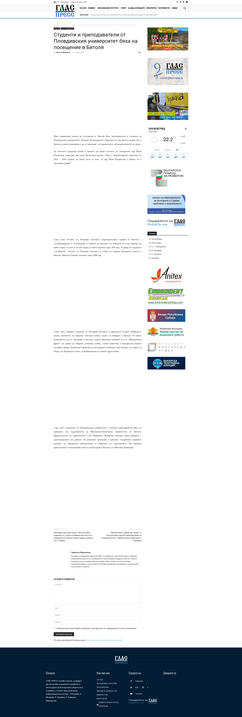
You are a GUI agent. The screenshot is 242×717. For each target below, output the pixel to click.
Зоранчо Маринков (63, 52)
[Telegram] (91, 58)
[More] (102, 58)
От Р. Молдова (155, 250)
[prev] (182, 14)
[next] (186, 14)
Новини (66, 25)
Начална (57, 25)
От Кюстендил (155, 243)
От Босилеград (155, 239)
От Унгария (154, 258)
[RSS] (180, 2)
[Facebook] (177, 2)
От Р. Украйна (155, 254)
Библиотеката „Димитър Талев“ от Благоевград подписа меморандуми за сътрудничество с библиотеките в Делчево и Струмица (121, 537)
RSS (136, 687)
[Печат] (85, 58)
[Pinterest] (67, 58)
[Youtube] (186, 2)
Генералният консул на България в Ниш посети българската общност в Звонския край (123, 15)
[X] (183, 2)
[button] (184, 8)
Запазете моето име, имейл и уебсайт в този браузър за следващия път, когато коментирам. (96, 628)
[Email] (79, 58)
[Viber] (96, 58)
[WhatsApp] (73, 58)
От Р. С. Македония (67, 28)
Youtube (138, 694)
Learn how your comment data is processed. (104, 640)
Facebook (139, 681)
